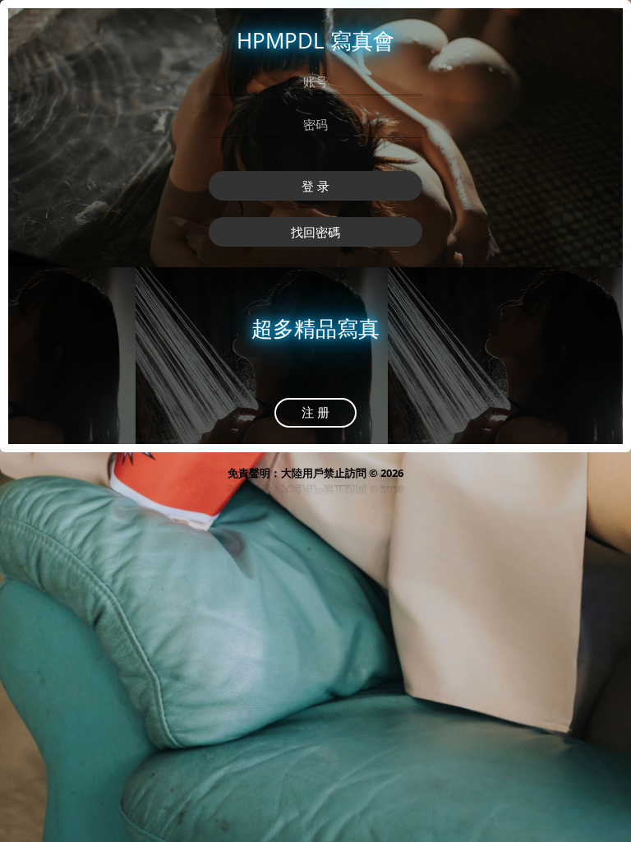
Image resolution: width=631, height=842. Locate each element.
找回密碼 (315, 232)
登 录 (315, 186)
